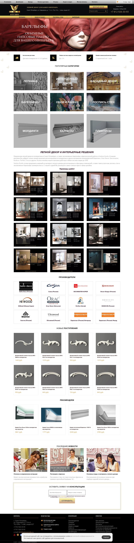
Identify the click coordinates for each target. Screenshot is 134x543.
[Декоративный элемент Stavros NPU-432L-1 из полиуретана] (80, 375)
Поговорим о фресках (57, 474)
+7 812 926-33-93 (120, 11)
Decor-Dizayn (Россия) (108, 291)
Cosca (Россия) (53, 291)
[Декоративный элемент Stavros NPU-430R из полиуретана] (26, 343)
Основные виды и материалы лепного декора (102, 474)
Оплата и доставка (43, 2)
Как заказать (100, 521)
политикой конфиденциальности (66, 497)
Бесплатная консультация (104, 526)
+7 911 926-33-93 (19, 529)
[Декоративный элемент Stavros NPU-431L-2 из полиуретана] (53, 343)
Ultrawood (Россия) (53, 320)
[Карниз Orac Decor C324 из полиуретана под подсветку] (26, 415)
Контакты (94, 2)
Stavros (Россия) (26, 320)
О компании (7, 2)
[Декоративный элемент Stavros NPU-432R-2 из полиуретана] (108, 375)
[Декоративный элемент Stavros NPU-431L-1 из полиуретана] (80, 343)
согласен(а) (62, 496)
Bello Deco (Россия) (26, 291)
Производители (73, 521)
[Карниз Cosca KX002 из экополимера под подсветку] (53, 415)
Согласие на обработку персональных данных (103, 531)
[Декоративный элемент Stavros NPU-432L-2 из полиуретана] (53, 375)
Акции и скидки (67, 2)
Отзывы (55, 2)
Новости (71, 528)
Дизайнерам (19, 2)
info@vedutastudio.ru (26, 532)
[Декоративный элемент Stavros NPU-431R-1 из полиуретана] (26, 375)
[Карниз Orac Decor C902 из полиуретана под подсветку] (108, 415)
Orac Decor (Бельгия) (53, 306)
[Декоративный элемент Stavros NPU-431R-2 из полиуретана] (108, 343)
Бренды (30, 2)
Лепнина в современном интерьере (25, 474)
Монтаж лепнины (82, 2)
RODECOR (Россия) (108, 306)
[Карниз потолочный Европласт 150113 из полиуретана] (80, 415)
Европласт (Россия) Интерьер (81, 320)
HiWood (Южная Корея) (26, 306)
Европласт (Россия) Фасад (108, 320)
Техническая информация (77, 530)
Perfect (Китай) (81, 306)
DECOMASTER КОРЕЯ (81, 291)
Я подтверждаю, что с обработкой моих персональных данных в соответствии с (67, 497)
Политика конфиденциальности (106, 528)
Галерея (71, 522)
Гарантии (71, 524)
